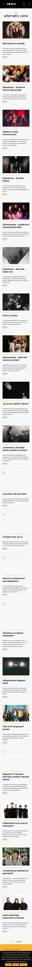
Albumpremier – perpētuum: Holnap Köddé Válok (16, 226)
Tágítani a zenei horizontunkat (10, 133)
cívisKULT (23, 401)
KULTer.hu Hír (6, 84)
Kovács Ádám (6, 129)
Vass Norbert (6, 677)
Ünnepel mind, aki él (12, 537)
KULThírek (19, 575)
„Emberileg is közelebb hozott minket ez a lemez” (15, 449)
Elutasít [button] (16, 964)
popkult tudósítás (15, 534)
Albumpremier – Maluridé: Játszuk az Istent (15, 359)
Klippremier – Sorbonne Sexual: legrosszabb (14, 88)
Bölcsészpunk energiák (14, 43)
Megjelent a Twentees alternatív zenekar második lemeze (16, 777)
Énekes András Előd (7, 723)
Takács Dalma (6, 867)
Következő (19, 942)
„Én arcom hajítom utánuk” (16, 404)
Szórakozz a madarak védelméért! (13, 634)
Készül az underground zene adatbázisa (14, 580)
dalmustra (18, 40)
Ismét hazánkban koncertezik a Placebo (13, 916)
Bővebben (5, 57)
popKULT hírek (13, 575)
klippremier (17, 84)
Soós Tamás (5, 491)
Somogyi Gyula (6, 40)
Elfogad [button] (8, 964)
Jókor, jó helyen (10, 315)
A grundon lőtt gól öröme (15, 494)
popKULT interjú (13, 444)
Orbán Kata (5, 444)
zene (11, 221)
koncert (16, 129)
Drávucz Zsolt (6, 534)
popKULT (13, 40)
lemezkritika (21, 723)
